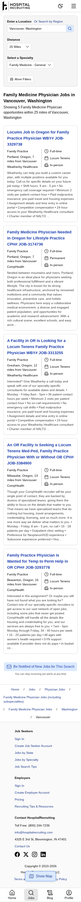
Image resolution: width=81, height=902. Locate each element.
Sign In (19, 739)
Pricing (19, 799)
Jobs (32, 689)
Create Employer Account (32, 792)
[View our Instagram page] (34, 854)
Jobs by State (24, 752)
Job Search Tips (26, 766)
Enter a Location (19, 21)
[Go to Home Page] (16, 6)
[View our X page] (26, 854)
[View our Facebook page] (17, 854)
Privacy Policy (57, 879)
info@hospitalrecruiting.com (34, 832)
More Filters (23, 79)
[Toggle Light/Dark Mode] (60, 6)
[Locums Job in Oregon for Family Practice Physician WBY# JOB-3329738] (40, 174)
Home (15, 689)
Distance (13, 39)
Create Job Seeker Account (33, 746)
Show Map (44, 876)
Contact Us (22, 846)
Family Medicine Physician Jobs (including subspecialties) (32, 699)
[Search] (70, 28)
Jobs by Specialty (26, 759)
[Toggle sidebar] (73, 6)
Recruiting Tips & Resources (34, 806)
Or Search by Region (48, 21)
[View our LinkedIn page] (43, 854)
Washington (70, 709)
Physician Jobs (55, 689)
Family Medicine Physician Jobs (30, 709)
